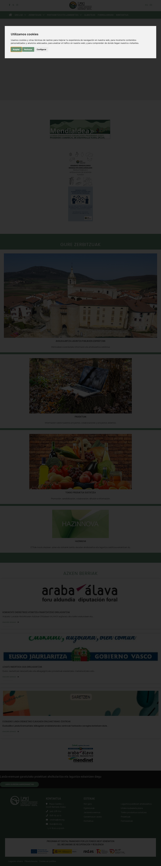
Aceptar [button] (16, 49)
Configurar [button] (41, 49)
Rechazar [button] (28, 49)
